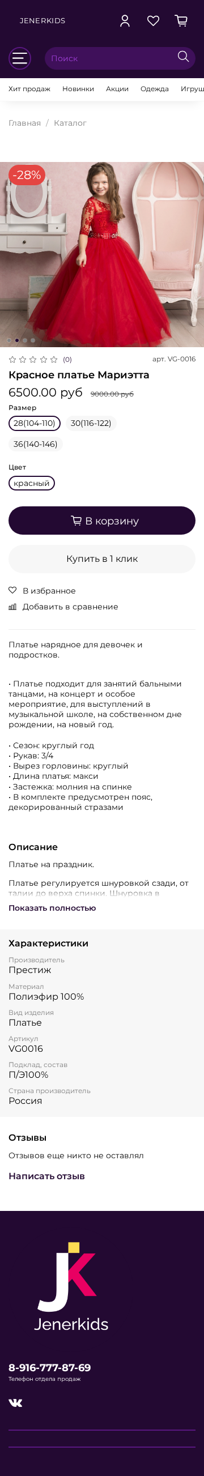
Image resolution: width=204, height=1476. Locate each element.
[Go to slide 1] (9, 340)
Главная (24, 123)
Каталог (70, 123)
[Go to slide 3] (25, 340)
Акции (117, 88)
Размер (22, 408)
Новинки (78, 88)
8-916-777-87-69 (49, 1367)
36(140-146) (36, 444)
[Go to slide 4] (33, 340)
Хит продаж (29, 88)
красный (32, 483)
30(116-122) (91, 423)
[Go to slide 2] (17, 340)
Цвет (17, 467)
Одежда (155, 88)
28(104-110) (35, 423)
